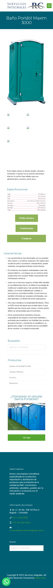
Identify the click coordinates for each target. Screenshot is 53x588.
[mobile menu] (49, 5)
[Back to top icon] (26, 572)
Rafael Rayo (40, 578)
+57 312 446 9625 (21, 523)
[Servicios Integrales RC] (26, 5)
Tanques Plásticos (16, 372)
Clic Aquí (26, 437)
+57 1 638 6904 (20, 518)
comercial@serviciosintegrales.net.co (26, 530)
